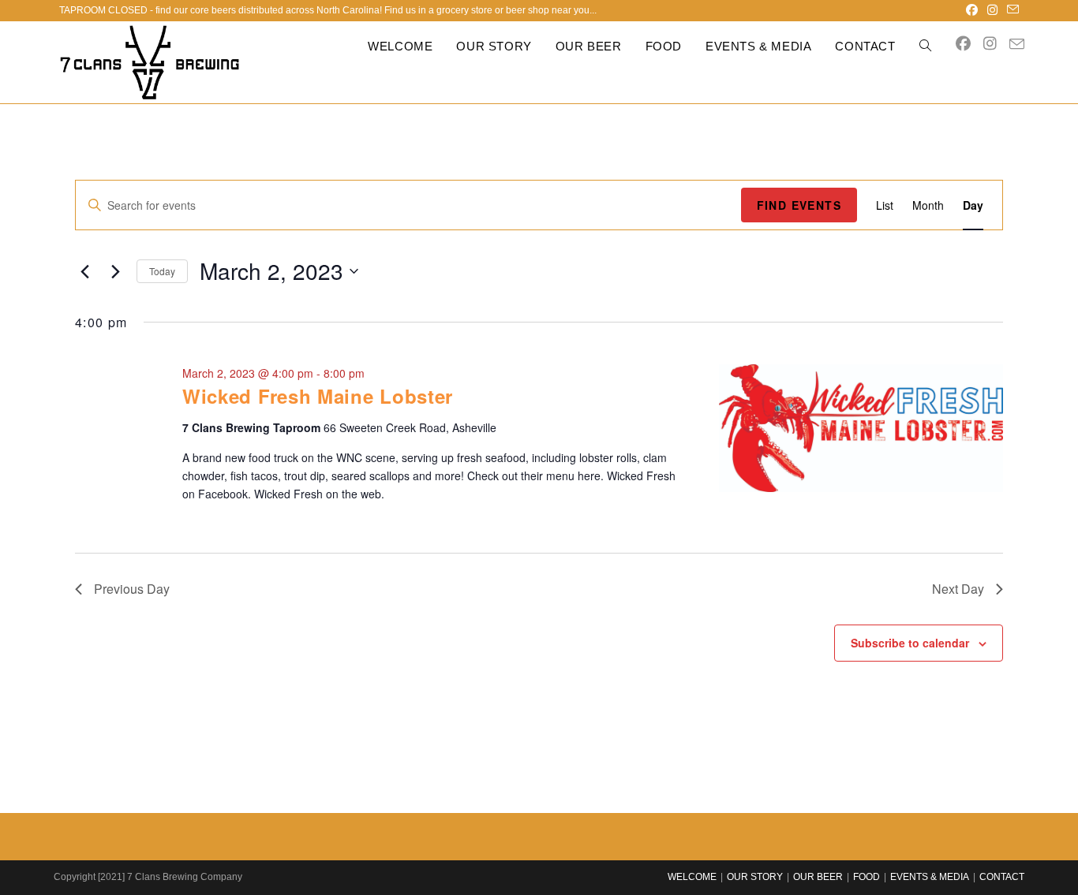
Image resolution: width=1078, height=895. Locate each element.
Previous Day (132, 589)
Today (162, 271)
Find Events (799, 205)
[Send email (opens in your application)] (1010, 10)
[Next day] (115, 271)
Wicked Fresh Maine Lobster (317, 395)
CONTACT (1001, 876)
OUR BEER (818, 876)
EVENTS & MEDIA (929, 876)
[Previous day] (84, 271)
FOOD (866, 876)
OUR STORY (755, 876)
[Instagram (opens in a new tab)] (992, 10)
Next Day (958, 589)
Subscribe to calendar (910, 643)
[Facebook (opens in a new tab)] (972, 10)
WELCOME (692, 876)
